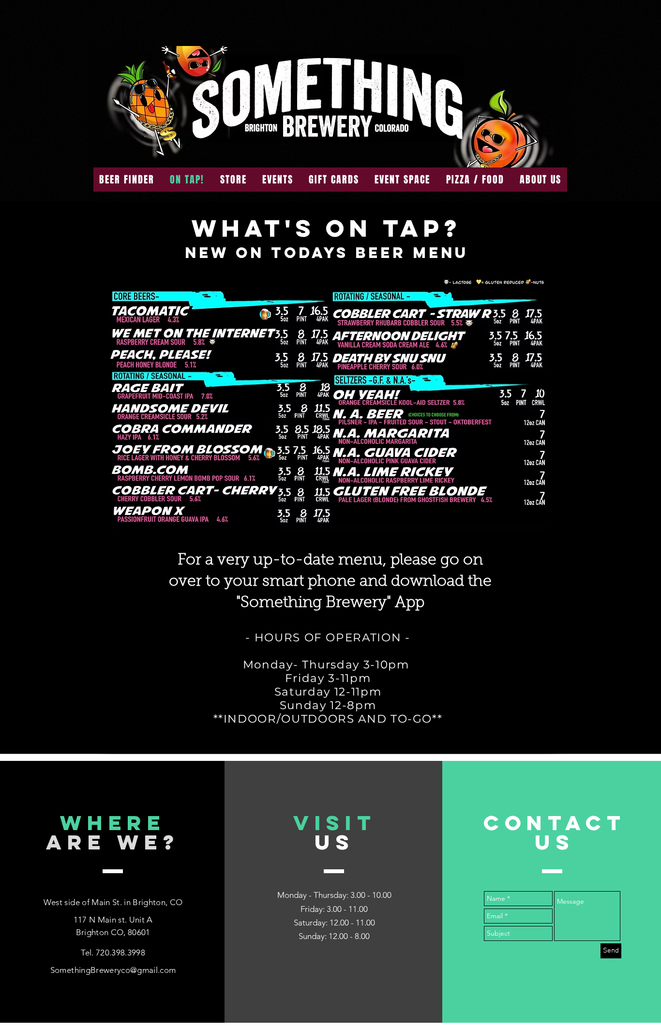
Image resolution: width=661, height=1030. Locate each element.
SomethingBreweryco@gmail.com (113, 970)
